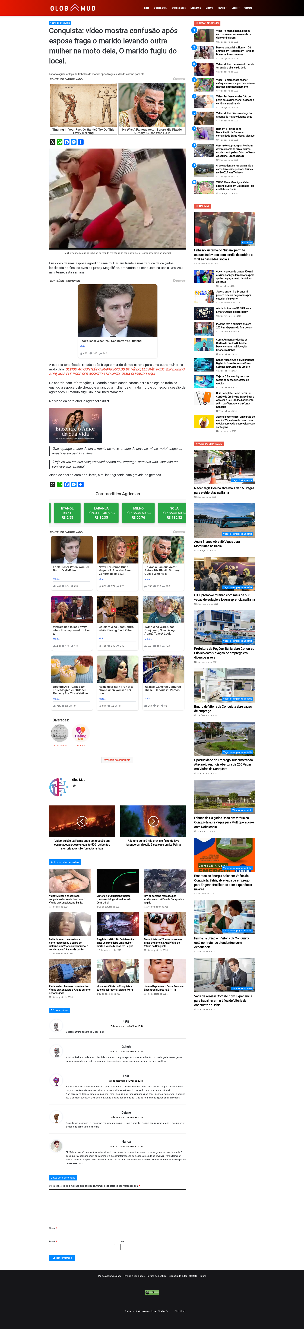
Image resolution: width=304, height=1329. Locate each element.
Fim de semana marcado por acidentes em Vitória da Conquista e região (164, 899)
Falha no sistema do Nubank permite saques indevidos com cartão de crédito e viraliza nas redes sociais (223, 254)
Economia (196, 8)
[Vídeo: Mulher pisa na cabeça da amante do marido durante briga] (204, 118)
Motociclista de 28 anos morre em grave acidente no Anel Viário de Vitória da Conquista (163, 942)
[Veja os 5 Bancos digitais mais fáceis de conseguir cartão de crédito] (204, 381)
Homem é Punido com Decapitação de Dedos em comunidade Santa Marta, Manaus (235, 132)
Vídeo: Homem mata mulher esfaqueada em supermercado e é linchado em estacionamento (235, 83)
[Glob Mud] (72, 8)
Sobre (203, 1276)
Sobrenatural (160, 8)
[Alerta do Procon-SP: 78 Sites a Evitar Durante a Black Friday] (204, 313)
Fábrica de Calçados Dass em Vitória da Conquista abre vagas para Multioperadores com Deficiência (224, 822)
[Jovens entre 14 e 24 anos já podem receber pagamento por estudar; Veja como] (204, 296)
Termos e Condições (134, 1276)
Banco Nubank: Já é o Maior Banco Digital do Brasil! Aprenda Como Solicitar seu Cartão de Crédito (235, 363)
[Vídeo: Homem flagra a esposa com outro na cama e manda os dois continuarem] (204, 35)
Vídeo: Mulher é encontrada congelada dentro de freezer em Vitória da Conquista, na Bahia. (67, 899)
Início (146, 8)
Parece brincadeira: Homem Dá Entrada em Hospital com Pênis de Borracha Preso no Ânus (235, 51)
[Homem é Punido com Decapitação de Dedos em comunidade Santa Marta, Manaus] (204, 133)
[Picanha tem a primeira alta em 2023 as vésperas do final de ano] (204, 329)
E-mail (53, 1241)
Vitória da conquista (60, 23)
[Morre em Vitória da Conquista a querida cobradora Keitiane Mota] (118, 971)
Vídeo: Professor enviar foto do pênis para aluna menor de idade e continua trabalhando (235, 100)
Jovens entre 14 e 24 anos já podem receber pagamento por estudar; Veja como (233, 295)
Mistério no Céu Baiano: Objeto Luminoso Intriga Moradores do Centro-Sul (114, 899)
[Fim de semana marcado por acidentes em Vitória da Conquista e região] (165, 881)
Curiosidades (179, 8)
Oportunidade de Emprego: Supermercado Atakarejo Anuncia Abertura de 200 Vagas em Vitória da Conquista (223, 764)
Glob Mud (78, 780)
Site (122, 1241)
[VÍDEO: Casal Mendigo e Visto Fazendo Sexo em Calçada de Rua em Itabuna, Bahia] (204, 187)
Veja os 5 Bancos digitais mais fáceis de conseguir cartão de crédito (232, 380)
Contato (248, 8)
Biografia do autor (178, 1276)
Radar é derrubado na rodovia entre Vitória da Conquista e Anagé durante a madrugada (70, 989)
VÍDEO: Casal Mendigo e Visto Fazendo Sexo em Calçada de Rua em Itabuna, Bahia (235, 186)
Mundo (221, 8)
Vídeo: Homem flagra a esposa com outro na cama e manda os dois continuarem (233, 34)
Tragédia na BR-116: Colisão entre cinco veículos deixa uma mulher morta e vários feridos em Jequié (115, 942)
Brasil (235, 8)
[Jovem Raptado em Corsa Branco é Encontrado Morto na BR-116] (165, 971)
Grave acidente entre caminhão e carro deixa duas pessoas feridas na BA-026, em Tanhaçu (234, 169)
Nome (53, 1228)
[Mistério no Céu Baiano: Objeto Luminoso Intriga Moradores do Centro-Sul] (118, 881)
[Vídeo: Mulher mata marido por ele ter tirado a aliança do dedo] (204, 69)
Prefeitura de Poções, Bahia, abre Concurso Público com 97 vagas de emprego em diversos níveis (224, 653)
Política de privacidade (109, 1276)
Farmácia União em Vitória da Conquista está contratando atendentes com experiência (221, 942)
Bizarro (209, 8)
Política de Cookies (156, 1276)
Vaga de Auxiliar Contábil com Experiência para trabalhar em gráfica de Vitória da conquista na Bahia (223, 1000)
